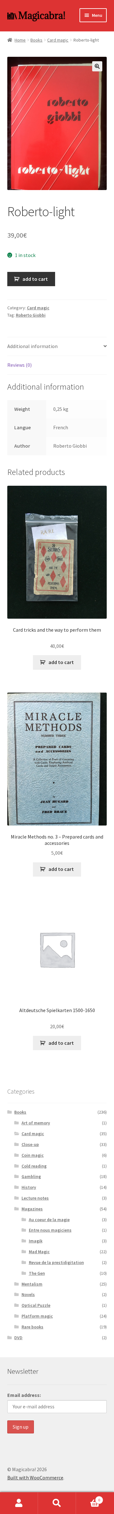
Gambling (31, 1176)
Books (36, 40)
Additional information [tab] (32, 346)
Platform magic (37, 1316)
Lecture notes (35, 1198)
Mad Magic (39, 1251)
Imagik (35, 1241)
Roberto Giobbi (31, 315)
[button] (97, 66)
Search (57, 1503)
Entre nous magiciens (50, 1230)
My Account (19, 1503)
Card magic (57, 40)
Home (20, 40)
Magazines (32, 1209)
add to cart (35, 279)
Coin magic (33, 1155)
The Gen (37, 1273)
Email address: (24, 1395)
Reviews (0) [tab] (19, 365)
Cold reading (34, 1166)
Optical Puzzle (36, 1305)
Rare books (32, 1327)
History (29, 1187)
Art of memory (36, 1123)
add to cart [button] (61, 662)
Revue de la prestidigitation (56, 1262)
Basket (88, 1497)
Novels (28, 1294)
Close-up (30, 1144)
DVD (18, 1337)
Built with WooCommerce (35, 1477)
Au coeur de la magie (49, 1219)
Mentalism (32, 1284)
